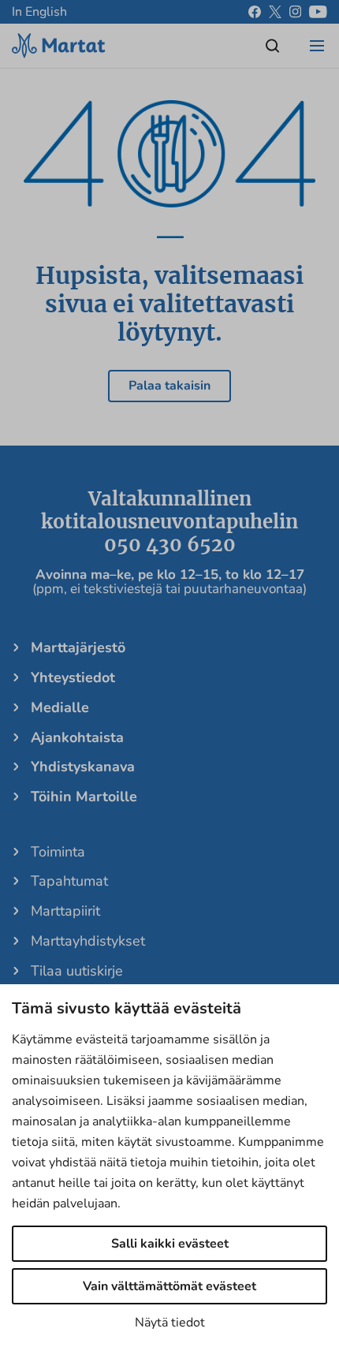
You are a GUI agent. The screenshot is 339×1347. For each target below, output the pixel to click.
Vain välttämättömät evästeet (169, 1286)
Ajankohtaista (77, 737)
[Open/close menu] (317, 46)
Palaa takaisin (169, 385)
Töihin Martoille (84, 796)
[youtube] (318, 12)
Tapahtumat (69, 880)
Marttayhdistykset (88, 940)
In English (39, 12)
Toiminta (58, 851)
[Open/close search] (273, 46)
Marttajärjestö (78, 647)
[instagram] (295, 12)
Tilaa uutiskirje (77, 970)
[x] (275, 12)
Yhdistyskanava (83, 766)
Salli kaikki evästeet (170, 1243)
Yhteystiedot (73, 677)
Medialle (60, 707)
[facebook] (254, 12)
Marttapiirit (65, 910)
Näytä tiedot (170, 1322)
